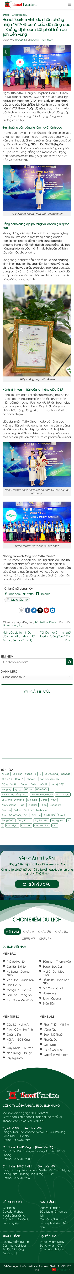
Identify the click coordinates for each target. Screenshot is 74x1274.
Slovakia (6, 809)
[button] (69, 4)
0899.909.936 (21, 1178)
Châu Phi (7, 778)
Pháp (44, 804)
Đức (54, 825)
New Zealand (9, 804)
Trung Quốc (8, 820)
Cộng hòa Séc (9, 784)
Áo (68, 820)
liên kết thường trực (13, 625)
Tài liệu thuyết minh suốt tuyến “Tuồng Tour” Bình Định (55, 636)
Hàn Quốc (41, 789)
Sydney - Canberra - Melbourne (31, 809)
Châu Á (19, 778)
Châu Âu (31, 778)
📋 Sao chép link (17, 599)
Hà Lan (29, 789)
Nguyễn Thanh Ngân (41, 39)
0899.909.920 (21, 1159)
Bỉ (40, 773)
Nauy (53, 799)
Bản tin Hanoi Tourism (15, 14)
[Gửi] (69, 661)
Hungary (6, 789)
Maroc (43, 799)
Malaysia (32, 799)
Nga (22, 804)
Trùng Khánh (24, 820)
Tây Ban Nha (41, 820)
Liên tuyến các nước (42, 794)
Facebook (14, 594)
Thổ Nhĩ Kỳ (49, 815)
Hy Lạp (18, 789)
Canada (65, 773)
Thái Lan (36, 815)
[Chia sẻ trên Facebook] (27, 610)
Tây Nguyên (57, 820)
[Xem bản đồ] (32, 1128)
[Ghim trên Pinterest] (46, 610)
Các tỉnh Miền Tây (49, 778)
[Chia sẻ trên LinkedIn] (52, 610)
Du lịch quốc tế (39, 784)
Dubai (24, 784)
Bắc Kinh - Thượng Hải (24, 773)
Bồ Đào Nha (51, 773)
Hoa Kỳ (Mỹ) (57, 784)
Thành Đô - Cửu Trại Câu (15, 815)
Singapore (55, 804)
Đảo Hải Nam (41, 825)
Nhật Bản (33, 804)
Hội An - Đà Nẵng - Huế (14, 794)
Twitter (30, 594)
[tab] (12, 931)
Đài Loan (26, 825)
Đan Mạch (12, 825)
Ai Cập (5, 773)
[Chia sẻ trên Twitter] (34, 610)
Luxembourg (63, 794)
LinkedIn (44, 594)
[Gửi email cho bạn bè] (40, 610)
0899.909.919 (21, 1139)
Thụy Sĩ (61, 815)
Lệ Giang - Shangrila (13, 799)
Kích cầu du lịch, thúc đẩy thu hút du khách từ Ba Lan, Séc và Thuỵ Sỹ (19, 636)
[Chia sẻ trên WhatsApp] (21, 610)
